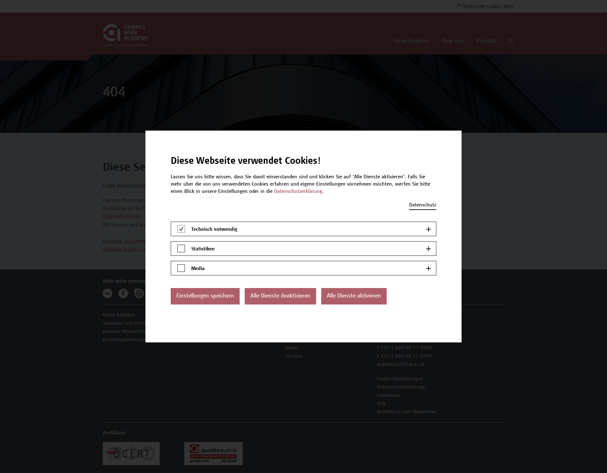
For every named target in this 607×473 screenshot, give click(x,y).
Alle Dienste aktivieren (354, 296)
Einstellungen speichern (205, 296)
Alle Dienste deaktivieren (280, 296)
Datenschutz (422, 205)
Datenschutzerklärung (298, 191)
